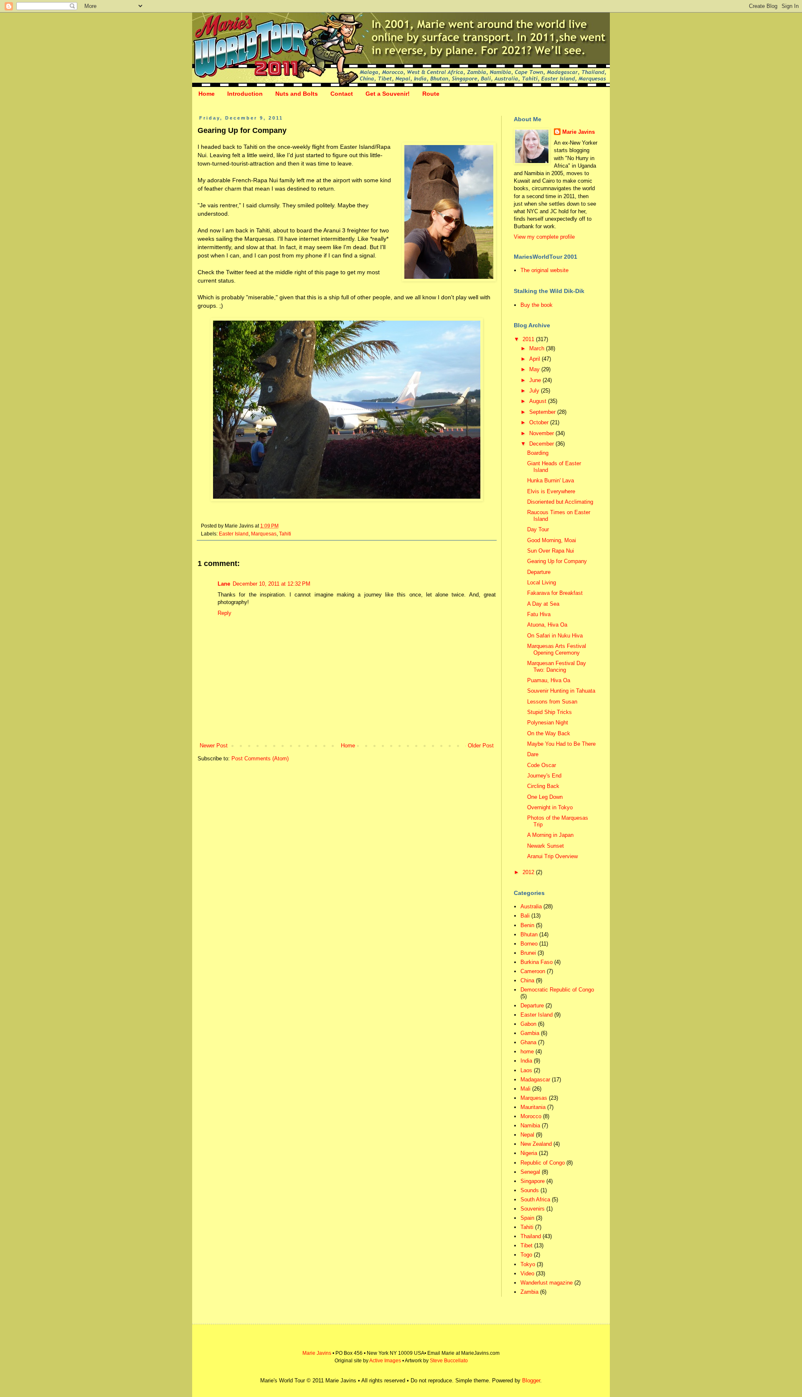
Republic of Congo (542, 1163)
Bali (525, 916)
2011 (529, 339)
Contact (341, 93)
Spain (527, 1218)
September (543, 412)
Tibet (526, 1245)
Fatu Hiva (539, 614)
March (537, 348)
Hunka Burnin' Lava (550, 480)
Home (206, 93)
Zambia (529, 1292)
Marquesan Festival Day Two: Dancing (556, 666)
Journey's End (544, 775)
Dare (532, 754)
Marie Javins (578, 132)
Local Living (541, 582)
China (527, 980)
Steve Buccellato (449, 1361)
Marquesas (264, 533)
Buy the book (536, 305)
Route (430, 93)
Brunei (528, 953)
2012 (529, 872)
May (535, 369)
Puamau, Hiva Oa (548, 680)
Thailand (530, 1236)
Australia (531, 906)
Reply (224, 613)
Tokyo (527, 1264)
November (542, 433)
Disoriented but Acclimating (560, 502)
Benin (527, 925)
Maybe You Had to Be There (561, 744)
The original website (544, 270)
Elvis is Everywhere (551, 491)
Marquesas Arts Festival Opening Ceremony (556, 649)
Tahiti (285, 533)
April (535, 359)
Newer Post (214, 745)
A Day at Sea (543, 604)
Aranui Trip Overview (552, 856)
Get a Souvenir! (387, 93)
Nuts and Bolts (296, 93)
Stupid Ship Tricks (549, 712)
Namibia (530, 1125)
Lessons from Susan (552, 701)
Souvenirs (532, 1209)
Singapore (532, 1181)
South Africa (535, 1199)
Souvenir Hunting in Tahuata (561, 691)
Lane (224, 584)
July (535, 390)
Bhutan (529, 934)
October (539, 422)
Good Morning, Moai (551, 540)
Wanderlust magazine (546, 1283)
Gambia (529, 1033)
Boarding (537, 453)
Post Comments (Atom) (260, 758)
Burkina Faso (536, 962)
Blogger (531, 1380)
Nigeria (528, 1153)
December (542, 444)
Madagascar (535, 1079)
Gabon (528, 1024)
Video (527, 1273)
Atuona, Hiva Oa (547, 625)
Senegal (530, 1172)
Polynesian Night (547, 722)
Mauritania (533, 1107)
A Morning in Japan (550, 835)
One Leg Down (545, 797)
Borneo (529, 944)
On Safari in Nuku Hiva (555, 635)
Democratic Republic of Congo (557, 990)
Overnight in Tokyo (550, 807)
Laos (526, 1070)
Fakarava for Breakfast (555, 593)
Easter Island (234, 533)
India (526, 1061)
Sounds (529, 1190)
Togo (526, 1255)
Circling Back (543, 786)
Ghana (528, 1042)
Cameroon (532, 971)
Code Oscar (541, 765)
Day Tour (538, 529)
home (527, 1051)
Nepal (527, 1135)
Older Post (481, 745)
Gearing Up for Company (557, 561)
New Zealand (536, 1144)
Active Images (385, 1361)
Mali (525, 1089)
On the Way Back (548, 733)
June (536, 380)
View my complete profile (544, 237)
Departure (539, 572)
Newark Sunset (545, 846)
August (538, 401)
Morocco (530, 1116)
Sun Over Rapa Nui (550, 551)
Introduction (245, 93)
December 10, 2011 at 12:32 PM (271, 584)
